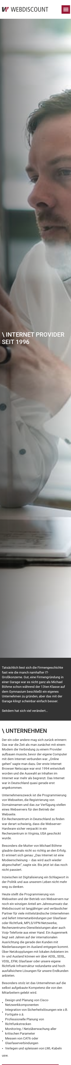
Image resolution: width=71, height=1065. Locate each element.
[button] (66, 9)
